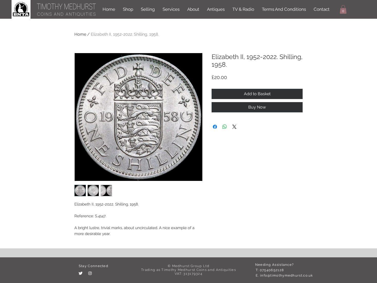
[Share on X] (234, 127)
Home (80, 34)
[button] (343, 9)
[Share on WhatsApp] (225, 127)
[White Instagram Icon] (90, 273)
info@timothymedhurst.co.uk (286, 275)
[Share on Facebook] (215, 127)
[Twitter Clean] (80, 273)
